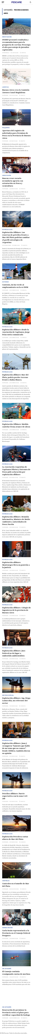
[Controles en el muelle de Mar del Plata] (16, 870)
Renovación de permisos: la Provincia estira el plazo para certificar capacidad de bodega (16, 1012)
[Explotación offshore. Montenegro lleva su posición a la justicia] (16, 549)
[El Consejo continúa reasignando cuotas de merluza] (16, 958)
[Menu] (3, 2)
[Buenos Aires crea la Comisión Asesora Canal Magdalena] (16, 77)
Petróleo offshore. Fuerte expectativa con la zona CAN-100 (15, 796)
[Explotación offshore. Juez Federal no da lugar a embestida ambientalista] (16, 637)
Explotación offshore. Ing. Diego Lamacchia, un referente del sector (16, 700)
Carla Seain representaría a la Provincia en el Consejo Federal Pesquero (16, 933)
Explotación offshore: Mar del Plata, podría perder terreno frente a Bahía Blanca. (15, 377)
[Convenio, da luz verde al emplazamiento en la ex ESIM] (16, 271)
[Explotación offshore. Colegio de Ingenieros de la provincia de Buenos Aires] (16, 594)
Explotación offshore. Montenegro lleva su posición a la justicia (16, 565)
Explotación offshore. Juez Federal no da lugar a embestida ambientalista (13, 653)
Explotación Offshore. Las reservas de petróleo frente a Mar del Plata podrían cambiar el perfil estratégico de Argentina (16, 237)
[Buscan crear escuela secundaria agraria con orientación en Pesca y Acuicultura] (16, 165)
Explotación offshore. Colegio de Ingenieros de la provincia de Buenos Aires (16, 610)
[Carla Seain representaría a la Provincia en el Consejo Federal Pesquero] (16, 917)
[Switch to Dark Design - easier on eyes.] (30, 2)
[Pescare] (16, 2)
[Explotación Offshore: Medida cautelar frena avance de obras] (16, 411)
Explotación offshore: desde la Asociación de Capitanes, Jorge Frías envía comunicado (16, 332)
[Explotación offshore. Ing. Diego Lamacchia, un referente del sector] (16, 685)
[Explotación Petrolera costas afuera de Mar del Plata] (16, 823)
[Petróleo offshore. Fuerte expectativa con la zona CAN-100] (16, 780)
